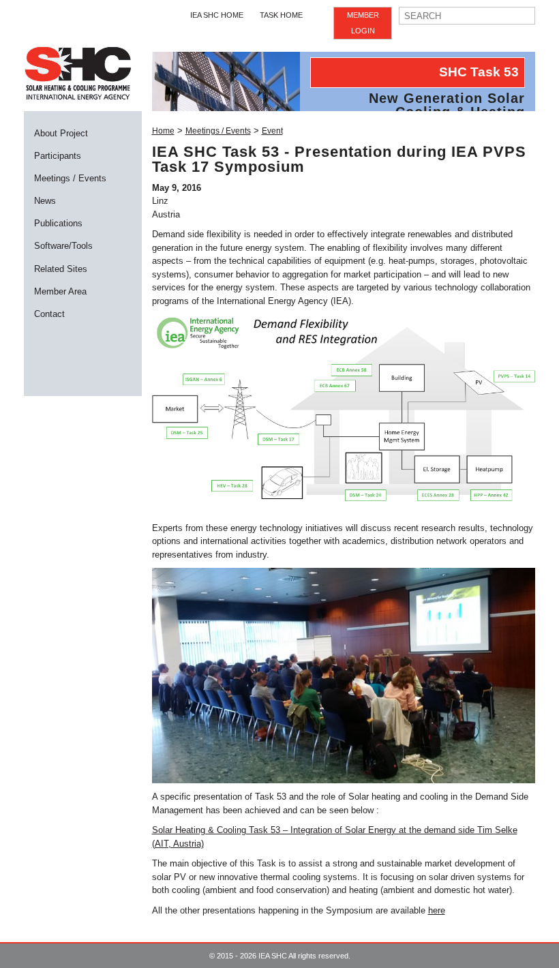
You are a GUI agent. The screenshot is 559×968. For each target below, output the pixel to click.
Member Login (363, 23)
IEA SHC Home (216, 15)
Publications (58, 223)
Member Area (60, 291)
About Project (61, 133)
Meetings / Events (70, 178)
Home (163, 131)
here (436, 910)
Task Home (281, 15)
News (45, 201)
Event (272, 131)
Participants (57, 156)
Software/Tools (63, 246)
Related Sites (60, 269)
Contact (49, 314)
